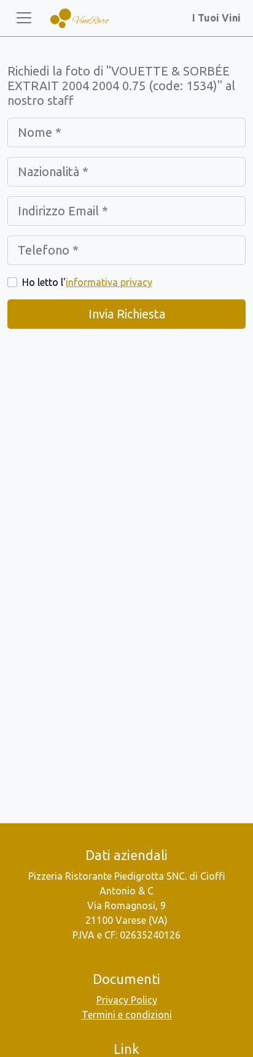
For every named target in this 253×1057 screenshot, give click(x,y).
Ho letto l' (87, 282)
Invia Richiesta (126, 314)
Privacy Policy (126, 999)
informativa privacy (109, 282)
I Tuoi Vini (219, 17)
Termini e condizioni (127, 1014)
